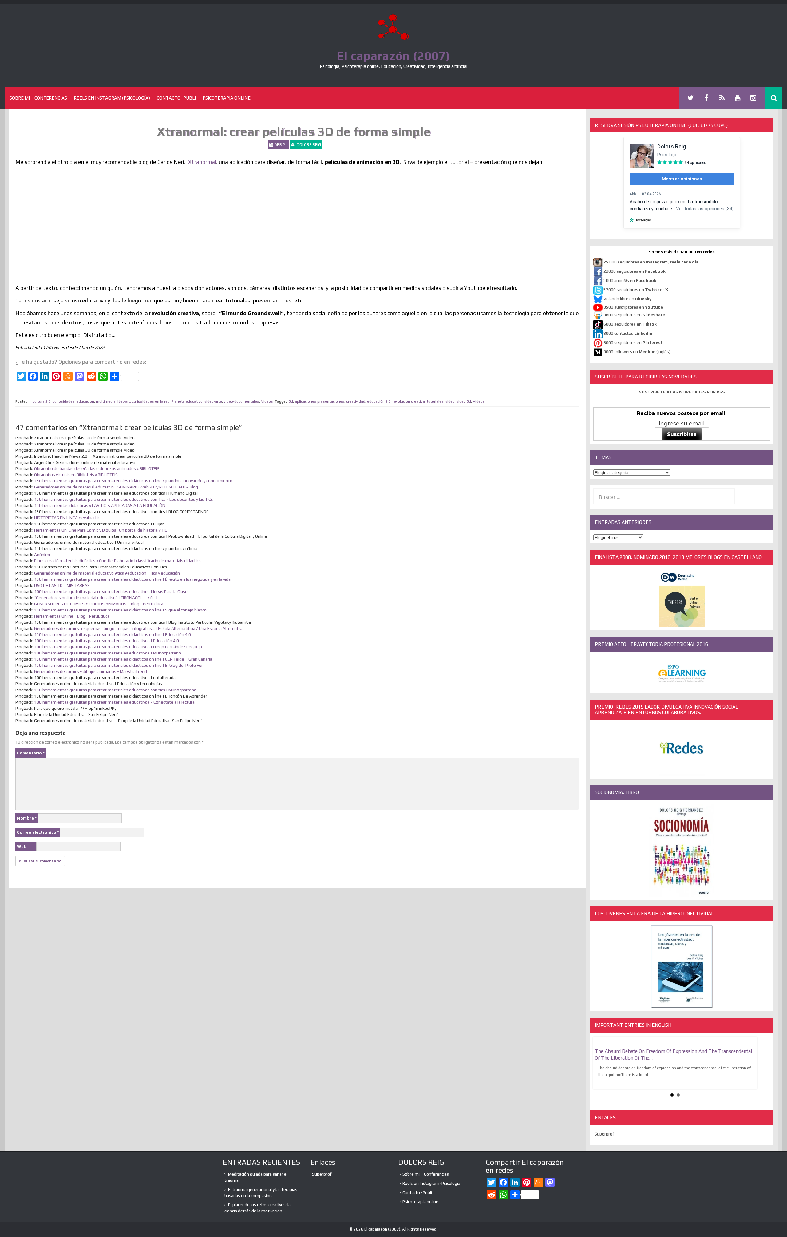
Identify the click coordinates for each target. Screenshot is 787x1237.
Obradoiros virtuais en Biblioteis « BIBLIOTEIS (76, 474)
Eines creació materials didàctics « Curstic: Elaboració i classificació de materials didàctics (117, 560)
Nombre (27, 818)
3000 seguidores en (633, 342)
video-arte (213, 401)
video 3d (464, 401)
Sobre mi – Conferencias (38, 98)
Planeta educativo (187, 401)
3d (291, 401)
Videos (267, 401)
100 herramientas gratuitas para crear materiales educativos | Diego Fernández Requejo (118, 646)
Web (21, 846)
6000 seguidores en (630, 324)
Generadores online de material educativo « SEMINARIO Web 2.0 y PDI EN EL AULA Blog (116, 486)
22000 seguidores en (634, 271)
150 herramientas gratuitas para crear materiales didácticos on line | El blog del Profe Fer (118, 665)
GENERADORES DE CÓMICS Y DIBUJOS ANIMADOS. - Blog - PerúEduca (98, 603)
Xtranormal (202, 162)
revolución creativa (409, 401)
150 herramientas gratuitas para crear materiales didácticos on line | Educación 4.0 (112, 634)
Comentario (31, 752)
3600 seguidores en (634, 315)
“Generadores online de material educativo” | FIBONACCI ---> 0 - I (95, 597)
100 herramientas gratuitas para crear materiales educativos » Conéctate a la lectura (114, 702)
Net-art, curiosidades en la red (143, 401)
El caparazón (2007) (393, 55)
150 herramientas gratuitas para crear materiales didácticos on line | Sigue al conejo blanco (120, 609)
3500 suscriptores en (633, 307)
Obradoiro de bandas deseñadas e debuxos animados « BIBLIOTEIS (97, 468)
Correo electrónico (38, 832)
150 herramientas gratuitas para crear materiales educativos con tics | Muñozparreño (115, 689)
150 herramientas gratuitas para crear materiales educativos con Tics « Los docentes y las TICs (123, 499)
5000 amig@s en (629, 280)
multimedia (106, 401)
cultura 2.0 (42, 401)
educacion (85, 401)
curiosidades (64, 401)
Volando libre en (627, 299)
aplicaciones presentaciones (319, 401)
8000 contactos (627, 333)
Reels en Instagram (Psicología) (112, 98)
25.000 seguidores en (650, 262)
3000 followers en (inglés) (636, 352)
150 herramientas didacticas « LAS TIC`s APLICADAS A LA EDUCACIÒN (99, 505)
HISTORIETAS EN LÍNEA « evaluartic (67, 517)
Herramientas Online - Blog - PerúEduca (71, 616)
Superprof (604, 1133)
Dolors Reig (309, 144)
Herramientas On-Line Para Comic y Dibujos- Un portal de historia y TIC (100, 530)
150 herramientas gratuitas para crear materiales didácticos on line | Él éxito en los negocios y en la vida (132, 579)
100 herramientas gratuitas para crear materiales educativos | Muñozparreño (107, 652)
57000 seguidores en (635, 289)
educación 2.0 (379, 401)
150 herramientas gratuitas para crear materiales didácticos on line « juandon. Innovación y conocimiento (133, 480)
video (450, 401)
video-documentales (241, 401)
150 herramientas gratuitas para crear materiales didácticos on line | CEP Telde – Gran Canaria (123, 659)
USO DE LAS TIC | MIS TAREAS (62, 585)
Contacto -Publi (176, 98)
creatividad (355, 401)
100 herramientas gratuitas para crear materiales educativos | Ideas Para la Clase (111, 591)
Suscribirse (682, 434)
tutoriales (435, 401)
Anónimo (43, 554)
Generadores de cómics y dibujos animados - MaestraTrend (90, 671)
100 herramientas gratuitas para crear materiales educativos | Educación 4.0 (106, 640)
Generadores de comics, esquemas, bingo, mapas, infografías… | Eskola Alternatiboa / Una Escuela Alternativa (138, 628)
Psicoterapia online (227, 98)
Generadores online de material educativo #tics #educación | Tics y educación (107, 573)
